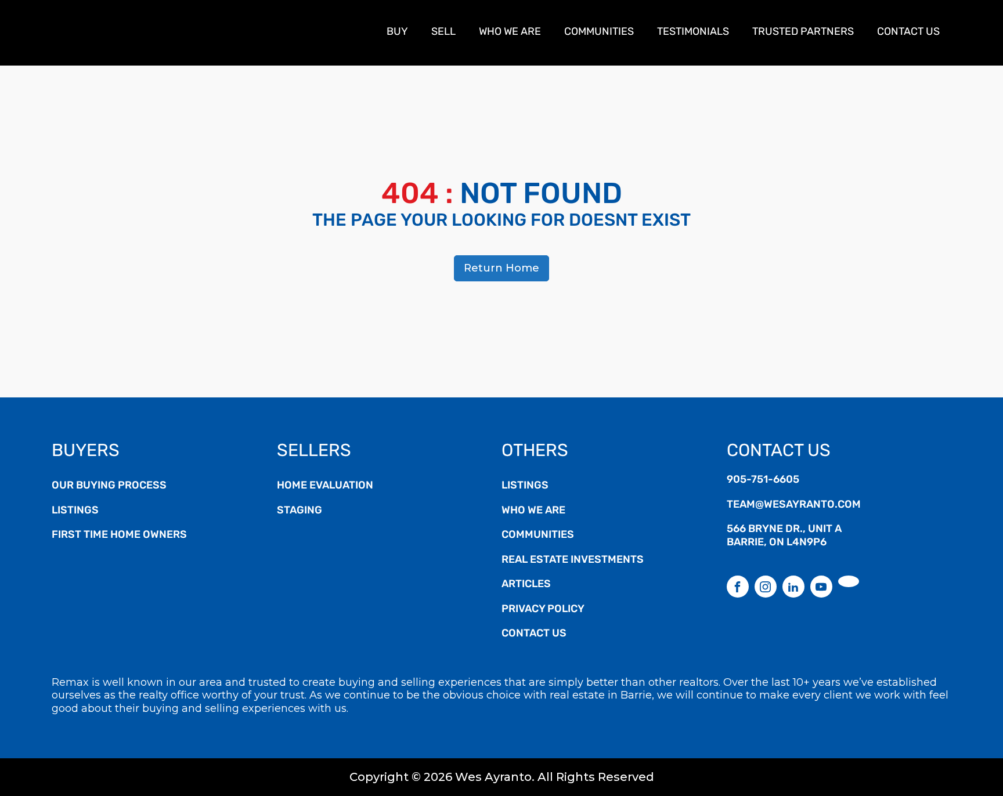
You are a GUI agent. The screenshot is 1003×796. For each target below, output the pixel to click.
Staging (299, 511)
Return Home (501, 268)
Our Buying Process (109, 486)
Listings (75, 511)
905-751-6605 (763, 480)
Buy (397, 32)
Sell (443, 32)
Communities (599, 32)
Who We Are (510, 32)
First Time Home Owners (119, 535)
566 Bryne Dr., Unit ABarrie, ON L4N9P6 (784, 536)
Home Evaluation (325, 486)
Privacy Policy (543, 610)
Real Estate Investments (572, 560)
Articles (526, 585)
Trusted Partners (803, 32)
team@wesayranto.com (794, 505)
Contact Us (908, 32)
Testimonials (693, 32)
